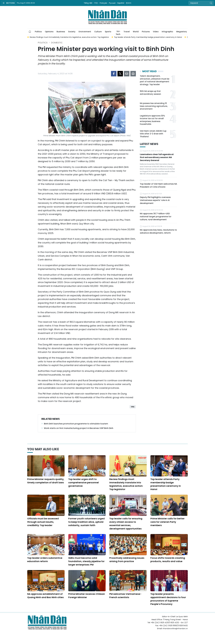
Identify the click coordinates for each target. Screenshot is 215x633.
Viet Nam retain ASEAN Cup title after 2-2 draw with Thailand (153, 134)
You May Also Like (43, 449)
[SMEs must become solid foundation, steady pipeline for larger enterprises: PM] (87, 544)
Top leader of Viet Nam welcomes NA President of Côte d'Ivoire (158, 185)
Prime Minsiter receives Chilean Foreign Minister (86, 595)
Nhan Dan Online (107, 17)
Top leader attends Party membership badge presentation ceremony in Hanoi (165, 484)
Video (156, 31)
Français (103, 3)
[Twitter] (120, 73)
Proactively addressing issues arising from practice (126, 559)
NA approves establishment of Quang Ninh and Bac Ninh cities (45, 595)
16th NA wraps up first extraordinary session (150, 92)
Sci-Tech (118, 32)
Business (61, 31)
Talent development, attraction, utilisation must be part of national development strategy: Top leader (154, 80)
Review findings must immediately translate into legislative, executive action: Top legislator (126, 484)
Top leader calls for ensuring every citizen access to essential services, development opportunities (125, 523)
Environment (85, 31)
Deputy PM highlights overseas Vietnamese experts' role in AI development (155, 200)
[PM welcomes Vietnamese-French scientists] (128, 580)
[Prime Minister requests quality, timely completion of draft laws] (46, 465)
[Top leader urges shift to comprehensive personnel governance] (87, 465)
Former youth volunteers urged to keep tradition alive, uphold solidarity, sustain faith (86, 522)
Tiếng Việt (88, 3)
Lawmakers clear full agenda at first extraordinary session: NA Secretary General (157, 157)
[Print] (133, 73)
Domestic (57, 42)
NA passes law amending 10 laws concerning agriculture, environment (154, 106)
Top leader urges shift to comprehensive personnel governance (83, 482)
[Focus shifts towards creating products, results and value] (169, 544)
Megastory (181, 31)
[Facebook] (113, 73)
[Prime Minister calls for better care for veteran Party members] (169, 505)
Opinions (49, 31)
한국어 (128, 3)
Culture (98, 31)
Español (120, 3)
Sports (108, 31)
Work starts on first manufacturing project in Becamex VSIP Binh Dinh (78, 428)
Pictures (146, 31)
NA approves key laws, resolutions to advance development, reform (158, 231)
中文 (96, 3)
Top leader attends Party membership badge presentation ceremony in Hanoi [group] (148, 37)
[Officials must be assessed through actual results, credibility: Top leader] (46, 505)
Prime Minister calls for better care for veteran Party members (167, 522)
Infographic (167, 31)
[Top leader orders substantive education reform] (46, 544)
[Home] (29, 32)
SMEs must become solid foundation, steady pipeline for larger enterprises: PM (86, 561)
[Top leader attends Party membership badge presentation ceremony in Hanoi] (169, 465)
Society (71, 31)
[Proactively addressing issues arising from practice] (128, 544)
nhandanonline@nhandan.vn (175, 628)
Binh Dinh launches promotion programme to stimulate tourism (76, 423)
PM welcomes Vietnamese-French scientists (125, 595)
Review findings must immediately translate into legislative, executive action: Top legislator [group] (69, 37)
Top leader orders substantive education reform (44, 559)
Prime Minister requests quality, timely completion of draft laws (45, 481)
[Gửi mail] (126, 73)
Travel (127, 31)
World (136, 31)
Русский (112, 3)
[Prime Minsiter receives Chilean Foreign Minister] (87, 580)
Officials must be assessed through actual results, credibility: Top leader (43, 522)
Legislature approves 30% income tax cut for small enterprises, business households (152, 120)
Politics (38, 31)
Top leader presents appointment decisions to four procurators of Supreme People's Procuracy (168, 599)
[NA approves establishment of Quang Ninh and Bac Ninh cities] (46, 580)
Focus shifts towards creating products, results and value (167, 559)
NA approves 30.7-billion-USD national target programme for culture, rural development (155, 216)
